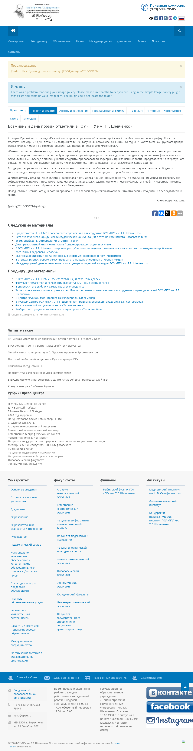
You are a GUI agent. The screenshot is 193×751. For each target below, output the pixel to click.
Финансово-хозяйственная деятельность (20, 614)
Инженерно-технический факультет (73, 604)
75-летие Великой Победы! (25, 411)
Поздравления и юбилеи (108, 111)
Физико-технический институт (28, 437)
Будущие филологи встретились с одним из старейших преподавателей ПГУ (58, 379)
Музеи (142, 41)
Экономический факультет (25, 464)
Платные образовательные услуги (27, 600)
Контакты (14, 51)
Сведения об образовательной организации (25, 693)
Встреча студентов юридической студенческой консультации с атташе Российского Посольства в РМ (81, 237)
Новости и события (43, 111)
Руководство (19, 536)
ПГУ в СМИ (136, 111)
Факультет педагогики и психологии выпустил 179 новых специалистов (62, 283)
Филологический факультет (26, 460)
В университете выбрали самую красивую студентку (49, 286)
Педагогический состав (26, 544)
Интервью (153, 111)
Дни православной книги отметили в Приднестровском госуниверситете (63, 244)
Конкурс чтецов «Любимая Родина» (31, 386)
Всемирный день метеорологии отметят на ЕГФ (46, 240)
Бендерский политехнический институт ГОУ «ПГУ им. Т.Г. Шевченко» (164, 518)
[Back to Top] (185, 687)
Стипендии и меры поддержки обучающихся (23, 586)
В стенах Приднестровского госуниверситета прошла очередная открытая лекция (69, 259)
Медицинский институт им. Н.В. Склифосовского (39, 445)
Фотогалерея (172, 111)
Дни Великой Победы (22, 407)
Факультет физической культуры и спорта (35, 456)
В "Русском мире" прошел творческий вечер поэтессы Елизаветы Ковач (55, 339)
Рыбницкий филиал (20, 448)
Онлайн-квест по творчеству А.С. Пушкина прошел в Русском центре (53, 352)
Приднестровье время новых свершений (35, 419)
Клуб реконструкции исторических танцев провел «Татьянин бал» (58, 309)
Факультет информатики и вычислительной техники (73, 524)
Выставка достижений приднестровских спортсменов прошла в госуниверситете (68, 256)
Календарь (29, 118)
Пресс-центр (160, 41)
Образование (61, 41)
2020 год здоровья (20, 415)
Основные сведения (24, 489)
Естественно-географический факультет (34, 434)
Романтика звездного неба (25, 366)
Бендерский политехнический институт (34, 430)
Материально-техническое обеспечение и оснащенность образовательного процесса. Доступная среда (24, 564)
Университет (16, 41)
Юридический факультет (73, 594)
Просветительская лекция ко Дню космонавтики (39, 373)
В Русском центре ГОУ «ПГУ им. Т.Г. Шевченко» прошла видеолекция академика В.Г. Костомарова (79, 301)
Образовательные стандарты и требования (27, 526)
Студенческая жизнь (21, 422)
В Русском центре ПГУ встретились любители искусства (44, 345)
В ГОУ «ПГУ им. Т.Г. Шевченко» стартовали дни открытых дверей (57, 279)
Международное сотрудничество (110, 41)
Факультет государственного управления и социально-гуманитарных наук (56, 441)
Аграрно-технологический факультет (32, 426)
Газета (14, 118)
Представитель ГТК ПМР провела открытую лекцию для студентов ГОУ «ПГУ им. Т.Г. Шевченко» (78, 233)
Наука (80, 41)
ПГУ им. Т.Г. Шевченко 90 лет (27, 404)
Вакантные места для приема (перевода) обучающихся (25, 629)
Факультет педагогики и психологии (31, 452)
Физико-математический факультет (73, 561)
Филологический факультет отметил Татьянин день (49, 305)
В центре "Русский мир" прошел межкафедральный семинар (55, 298)
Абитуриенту (39, 41)
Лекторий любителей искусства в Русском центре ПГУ (43, 359)
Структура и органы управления (24, 499)
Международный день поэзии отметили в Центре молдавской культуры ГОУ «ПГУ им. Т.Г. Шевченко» (81, 263)
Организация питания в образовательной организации (26, 656)
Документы (18, 509)
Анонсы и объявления (73, 111)
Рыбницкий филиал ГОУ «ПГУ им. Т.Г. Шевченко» (119, 491)
